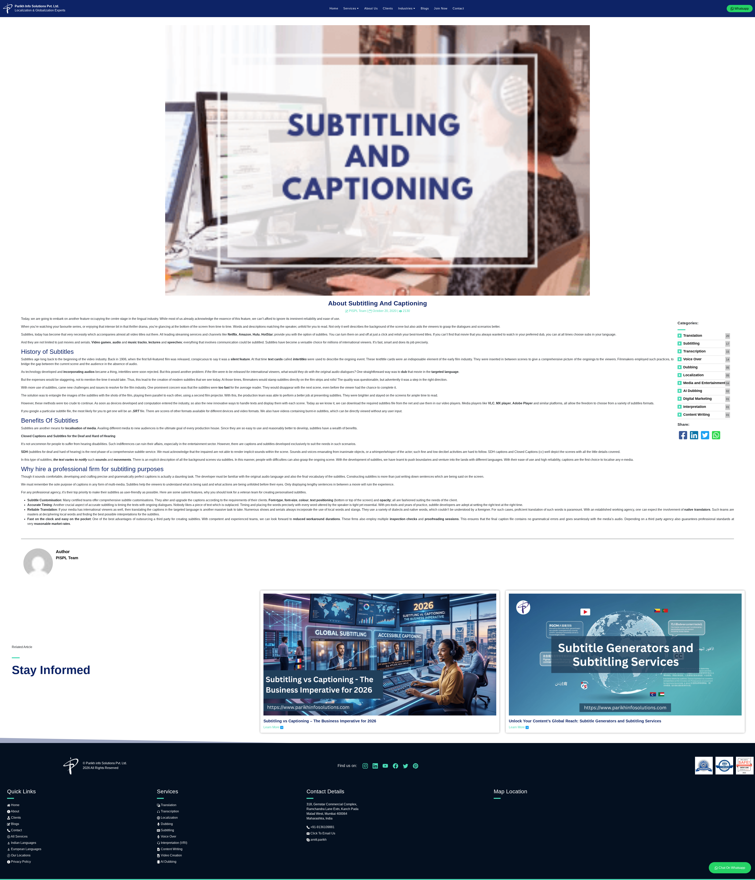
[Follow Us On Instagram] (365, 765)
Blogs (425, 8)
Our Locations (20, 855)
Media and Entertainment (704, 383)
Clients (388, 8)
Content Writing (696, 415)
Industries (405, 8)
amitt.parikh (318, 839)
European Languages (25, 849)
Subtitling (691, 343)
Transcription (694, 351)
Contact (458, 8)
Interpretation (694, 407)
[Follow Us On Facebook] (395, 765)
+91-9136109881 (322, 827)
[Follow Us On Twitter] (405, 765)
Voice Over (692, 359)
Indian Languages (23, 842)
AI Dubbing (692, 391)
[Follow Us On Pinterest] (415, 765)
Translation (692, 335)
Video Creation (171, 855)
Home (334, 8)
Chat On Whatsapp (731, 867)
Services (349, 8)
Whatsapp (741, 8)
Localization (693, 375)
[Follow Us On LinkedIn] (375, 765)
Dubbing (690, 367)
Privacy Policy (20, 861)
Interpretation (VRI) (173, 842)
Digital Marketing (697, 399)
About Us (371, 8)
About (14, 811)
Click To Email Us (322, 833)
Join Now (440, 8)
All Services (19, 836)
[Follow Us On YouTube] (385, 765)
